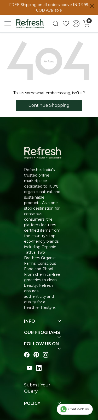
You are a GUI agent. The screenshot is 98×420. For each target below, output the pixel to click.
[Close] (92, 6)
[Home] (30, 23)
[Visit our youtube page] (29, 367)
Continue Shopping (49, 105)
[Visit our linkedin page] (39, 367)
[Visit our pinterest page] (36, 354)
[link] (56, 23)
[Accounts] (76, 23)
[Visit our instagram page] (46, 354)
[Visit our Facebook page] (27, 354)
